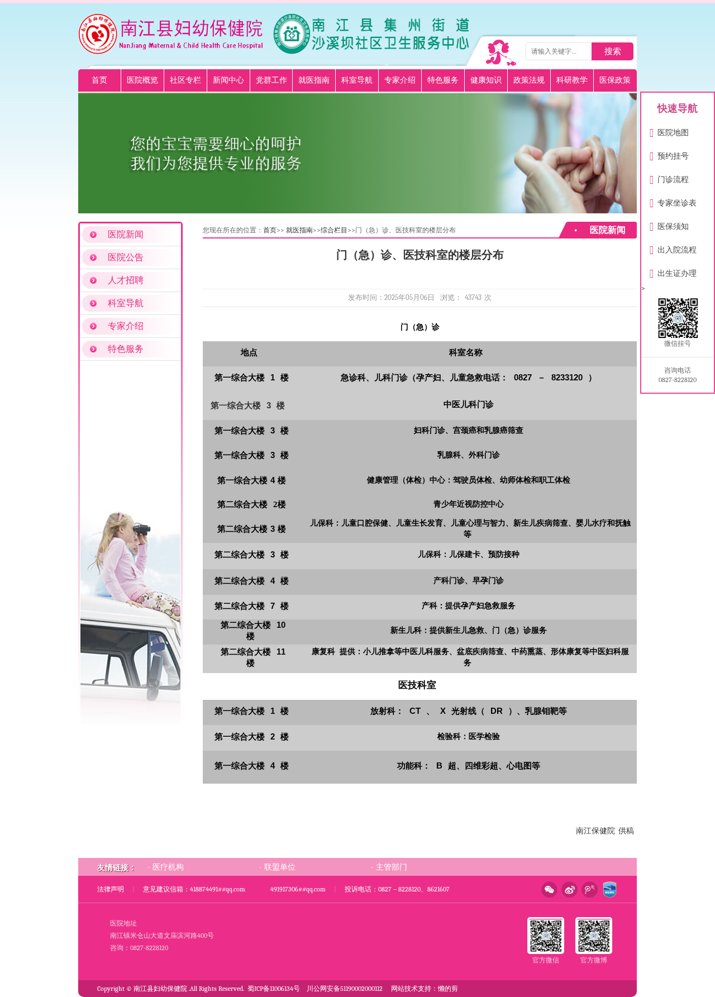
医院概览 (142, 80)
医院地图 (669, 130)
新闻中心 (228, 80)
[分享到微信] (547, 889)
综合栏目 (334, 230)
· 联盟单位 (277, 866)
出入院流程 (673, 248)
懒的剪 (448, 989)
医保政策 (615, 80)
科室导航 (357, 80)
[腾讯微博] (588, 889)
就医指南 (314, 80)
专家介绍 (400, 80)
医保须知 (669, 224)
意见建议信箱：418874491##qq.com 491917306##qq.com (234, 889)
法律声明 (110, 889)
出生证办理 (673, 271)
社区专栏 (185, 80)
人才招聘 (126, 280)
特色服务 (443, 80)
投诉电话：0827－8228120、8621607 (397, 889)
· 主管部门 (389, 866)
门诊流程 (669, 177)
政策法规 (529, 80)
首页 (99, 80)
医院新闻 (126, 235)
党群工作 (271, 80)
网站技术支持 (411, 989)
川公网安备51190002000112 (345, 989)
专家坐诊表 (673, 201)
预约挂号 (669, 154)
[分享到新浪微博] (567, 889)
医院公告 (126, 257)
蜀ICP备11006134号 (273, 989)
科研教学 (572, 80)
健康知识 (486, 80)
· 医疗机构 (165, 866)
